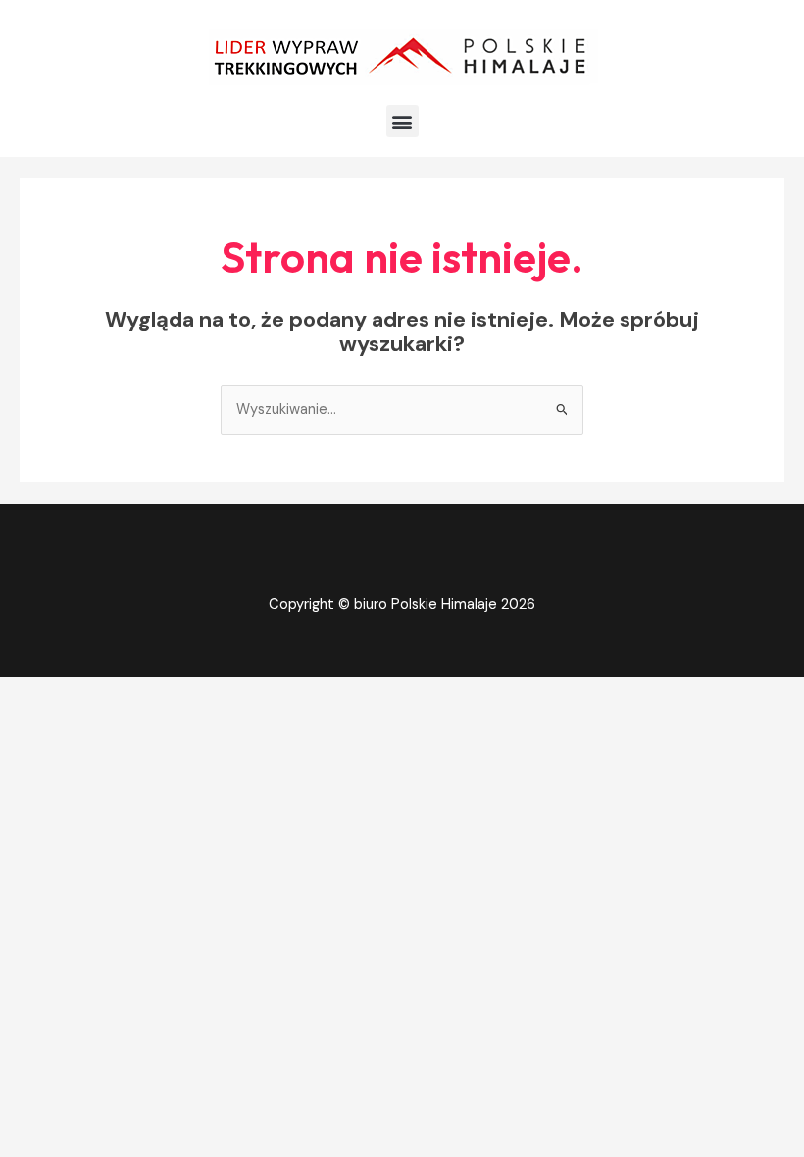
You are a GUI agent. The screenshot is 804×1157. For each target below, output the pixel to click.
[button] (402, 121)
